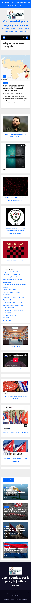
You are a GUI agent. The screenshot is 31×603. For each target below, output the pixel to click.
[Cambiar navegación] (14, 38)
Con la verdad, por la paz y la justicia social (15, 581)
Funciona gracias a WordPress (10, 593)
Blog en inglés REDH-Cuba (12, 272)
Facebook (6, 599)
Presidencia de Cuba (9, 315)
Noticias (7, 545)
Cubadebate (7, 313)
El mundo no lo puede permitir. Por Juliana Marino (15, 511)
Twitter (12, 599)
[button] (24, 37)
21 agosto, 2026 (11, 495)
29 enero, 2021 (9, 93)
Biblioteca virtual (15, 346)
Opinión (5, 83)
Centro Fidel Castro (9, 290)
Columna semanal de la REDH (15, 260)
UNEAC (5, 287)
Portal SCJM (7, 300)
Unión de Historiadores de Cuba (13, 297)
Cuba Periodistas (8, 307)
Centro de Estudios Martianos (12, 302)
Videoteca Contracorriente (15, 369)
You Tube (18, 599)
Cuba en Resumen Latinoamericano (14, 284)
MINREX (6, 318)
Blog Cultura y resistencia (11, 274)
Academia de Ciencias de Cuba (13, 310)
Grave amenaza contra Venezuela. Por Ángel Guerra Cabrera (13, 88)
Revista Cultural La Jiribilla (11, 292)
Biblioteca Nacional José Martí (13, 305)
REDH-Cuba (20, 93)
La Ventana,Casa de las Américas (14, 277)
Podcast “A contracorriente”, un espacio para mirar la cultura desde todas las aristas (15, 230)
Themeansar (15, 595)
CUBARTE (6, 295)
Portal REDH (7, 320)
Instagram (24, 599)
